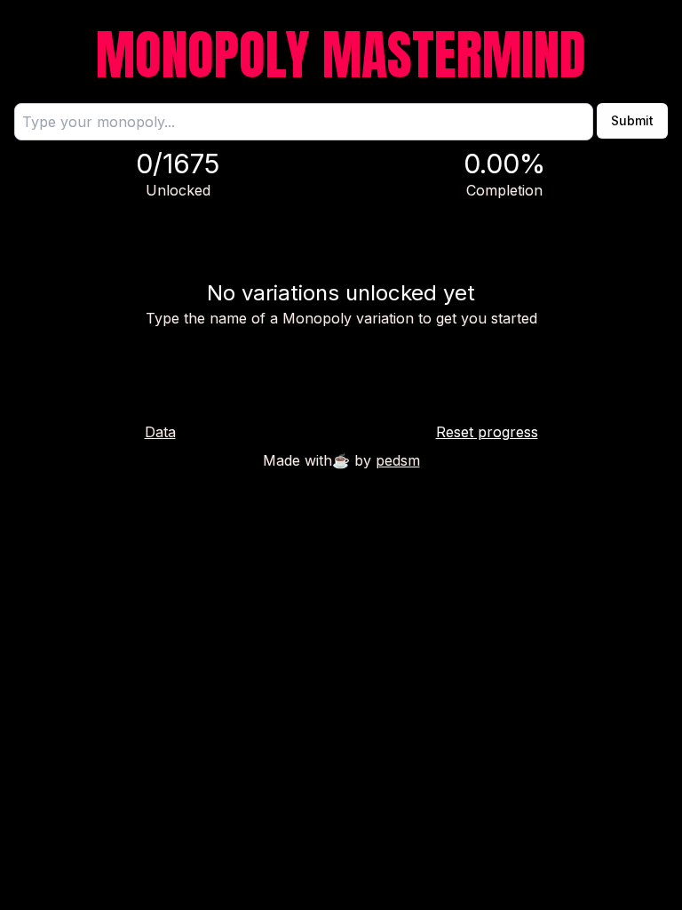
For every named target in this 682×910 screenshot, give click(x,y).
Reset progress (487, 432)
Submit (632, 120)
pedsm (398, 460)
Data (160, 432)
